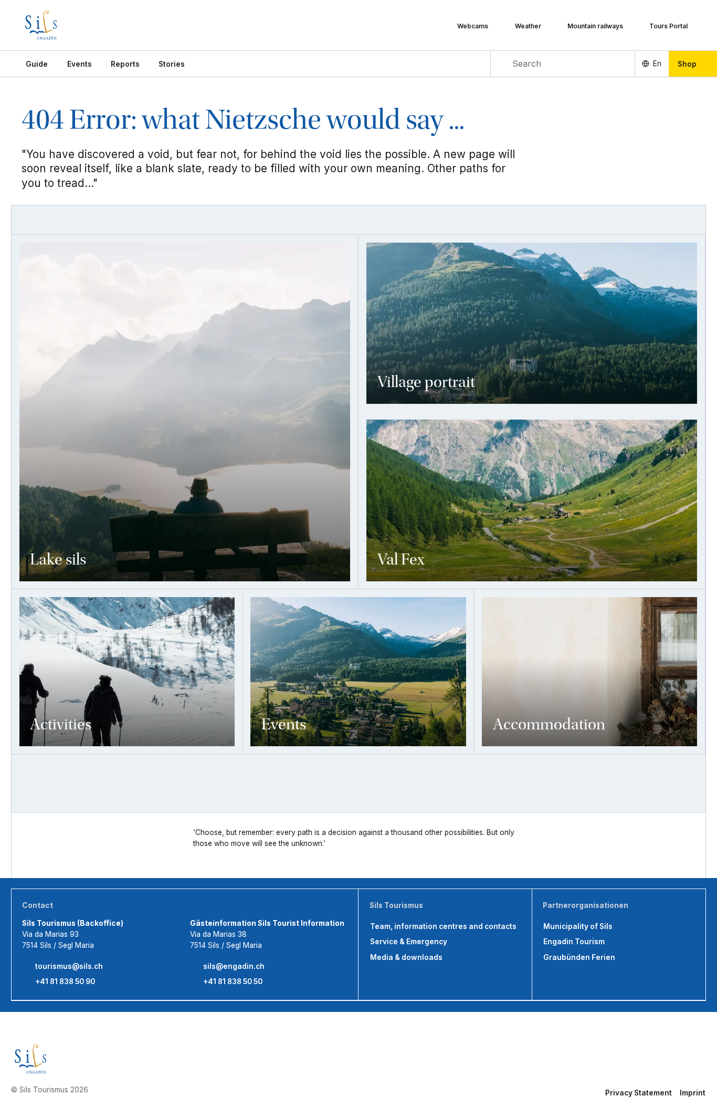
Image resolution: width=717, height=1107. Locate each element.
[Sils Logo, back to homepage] (70, 25)
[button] (36, 64)
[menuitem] (79, 64)
